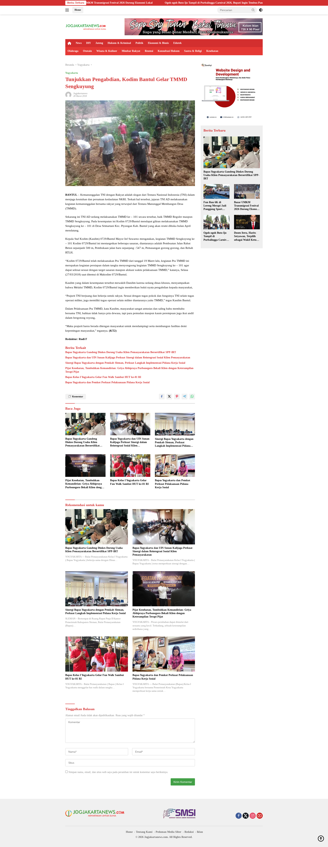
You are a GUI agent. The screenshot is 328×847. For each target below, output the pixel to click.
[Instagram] (253, 816)
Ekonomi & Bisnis (158, 43)
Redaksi (189, 831)
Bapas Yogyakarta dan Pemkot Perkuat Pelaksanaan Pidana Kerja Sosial (107, 382)
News (79, 43)
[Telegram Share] (184, 396)
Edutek (177, 43)
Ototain (87, 51)
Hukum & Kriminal (119, 43)
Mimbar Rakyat (131, 51)
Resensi (149, 51)
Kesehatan (212, 51)
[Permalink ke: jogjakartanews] (68, 94)
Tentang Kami (144, 831)
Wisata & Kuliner (106, 51)
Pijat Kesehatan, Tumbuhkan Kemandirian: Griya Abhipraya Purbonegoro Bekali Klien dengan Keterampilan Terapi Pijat (129, 370)
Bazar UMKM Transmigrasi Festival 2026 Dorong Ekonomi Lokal (247, 206)
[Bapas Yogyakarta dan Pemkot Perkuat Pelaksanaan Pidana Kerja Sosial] (175, 465)
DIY (88, 43)
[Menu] (67, 10)
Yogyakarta (71, 72)
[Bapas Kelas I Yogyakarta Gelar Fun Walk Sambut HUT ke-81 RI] (130, 465)
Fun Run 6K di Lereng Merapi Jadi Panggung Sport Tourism (214, 206)
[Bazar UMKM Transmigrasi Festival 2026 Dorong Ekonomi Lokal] (247, 191)
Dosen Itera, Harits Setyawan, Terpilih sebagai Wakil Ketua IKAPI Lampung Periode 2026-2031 (246, 236)
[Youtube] (260, 816)
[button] (253, 10)
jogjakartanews (80, 93)
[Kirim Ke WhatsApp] (192, 396)
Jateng (99, 43)
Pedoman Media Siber (168, 831)
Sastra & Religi (193, 51)
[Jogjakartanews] (86, 26)
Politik (139, 43)
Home (78, 9)
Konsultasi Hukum (169, 51)
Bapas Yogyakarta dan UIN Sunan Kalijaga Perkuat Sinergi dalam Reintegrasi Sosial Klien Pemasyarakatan (127, 357)
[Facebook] (239, 816)
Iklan (200, 831)
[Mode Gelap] (261, 10)
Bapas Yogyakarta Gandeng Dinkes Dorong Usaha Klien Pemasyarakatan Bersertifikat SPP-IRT (120, 352)
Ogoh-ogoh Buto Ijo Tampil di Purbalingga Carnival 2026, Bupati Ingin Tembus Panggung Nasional (171, 2)
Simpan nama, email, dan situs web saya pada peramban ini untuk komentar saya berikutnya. (118, 772)
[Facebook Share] (162, 396)
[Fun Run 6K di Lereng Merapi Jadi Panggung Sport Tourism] (216, 191)
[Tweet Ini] (169, 396)
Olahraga (73, 51)
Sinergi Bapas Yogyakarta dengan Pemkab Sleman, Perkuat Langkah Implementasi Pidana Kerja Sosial (125, 362)
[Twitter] (246, 816)
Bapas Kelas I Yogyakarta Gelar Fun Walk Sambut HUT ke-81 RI (103, 377)
